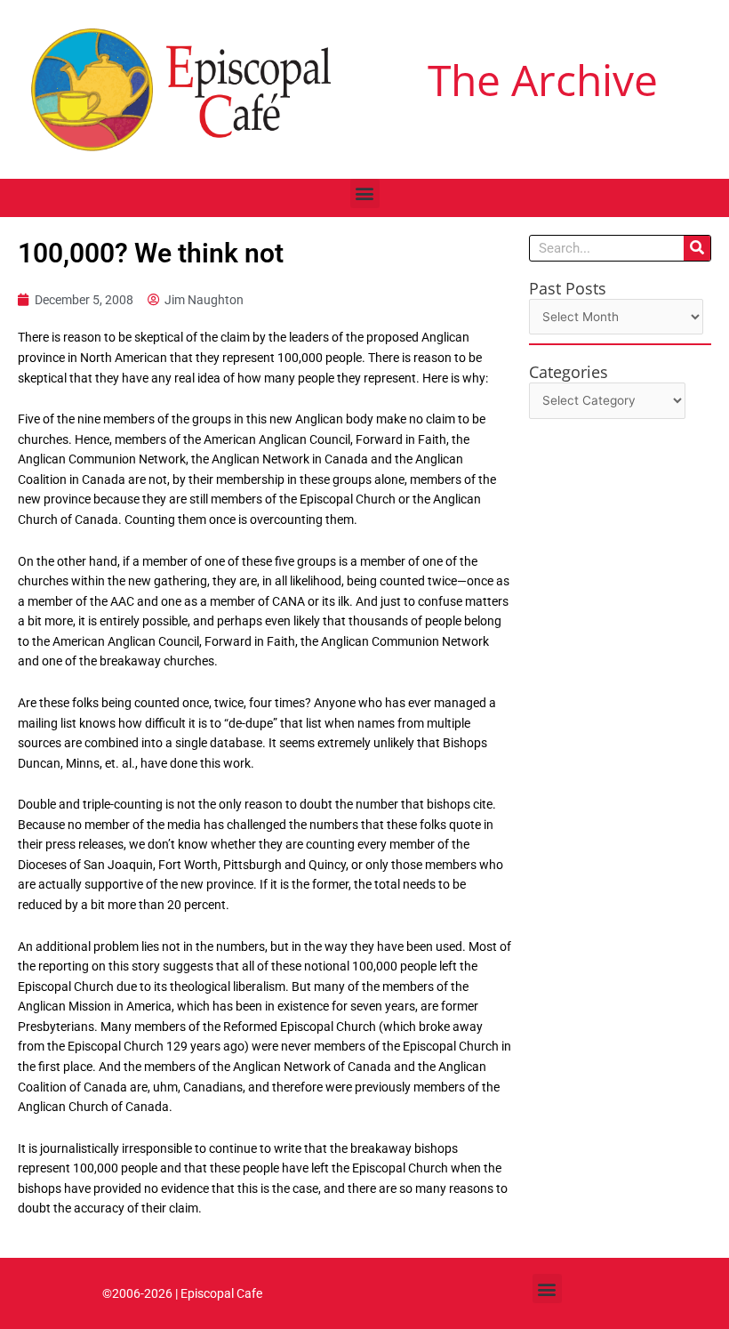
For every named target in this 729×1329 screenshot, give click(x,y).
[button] (365, 193)
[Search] (697, 248)
